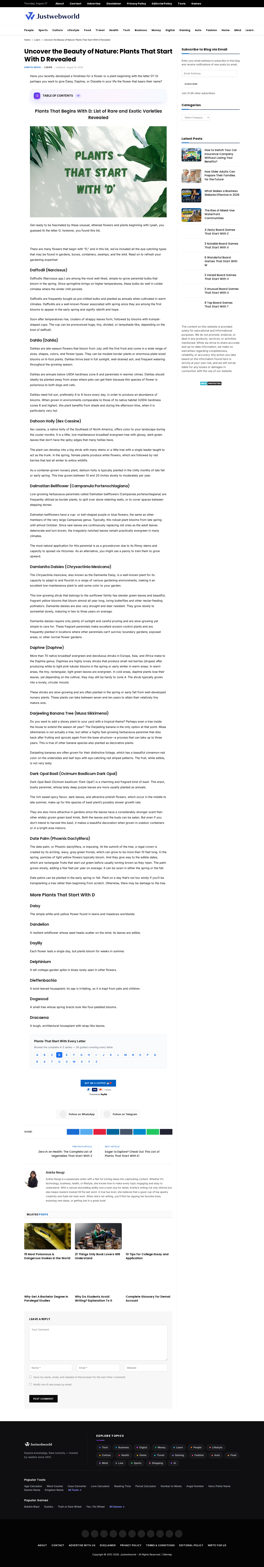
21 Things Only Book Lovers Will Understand (97, 1256)
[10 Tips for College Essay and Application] (149, 1236)
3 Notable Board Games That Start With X (221, 245)
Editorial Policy (162, 3)
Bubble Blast (32, 1506)
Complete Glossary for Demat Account (148, 1299)
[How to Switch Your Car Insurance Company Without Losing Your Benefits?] (191, 154)
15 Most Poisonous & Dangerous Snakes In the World (47, 1256)
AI (174, 1463)
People (29, 30)
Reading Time (122, 1486)
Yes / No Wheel (95, 1506)
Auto (198, 30)
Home (226, 30)
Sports (43, 30)
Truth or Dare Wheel (70, 1506)
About (59, 3)
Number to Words (171, 1486)
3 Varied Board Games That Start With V (220, 277)
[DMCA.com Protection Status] (211, 384)
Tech (126, 30)
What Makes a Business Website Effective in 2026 (222, 193)
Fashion (211, 30)
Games (196, 3)
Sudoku (48, 1506)
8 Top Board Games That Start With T (219, 304)
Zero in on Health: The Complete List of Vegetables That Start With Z (65, 1154)
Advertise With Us (82, 1545)
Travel (100, 30)
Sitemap (167, 1554)
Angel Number (195, 1486)
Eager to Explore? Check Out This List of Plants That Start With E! (132, 1154)
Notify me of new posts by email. (52, 1384)
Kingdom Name (54, 1489)
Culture (57, 30)
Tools (181, 3)
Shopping (157, 1463)
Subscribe (191, 84)
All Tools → (75, 1489)
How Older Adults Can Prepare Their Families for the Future (220, 175)
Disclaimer (113, 3)
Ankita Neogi (32, 67)
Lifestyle (73, 30)
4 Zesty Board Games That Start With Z (220, 231)
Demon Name (32, 1489)
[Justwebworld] (52, 16)
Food (87, 30)
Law (120, 1463)
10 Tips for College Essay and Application (147, 1256)
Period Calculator (145, 1486)
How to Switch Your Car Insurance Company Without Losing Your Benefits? (221, 155)
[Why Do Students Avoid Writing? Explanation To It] (98, 1278)
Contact (75, 3)
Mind (237, 30)
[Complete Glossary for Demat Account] (149, 1278)
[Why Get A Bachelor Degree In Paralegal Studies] (47, 1278)
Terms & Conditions (160, 1545)
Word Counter (55, 1486)
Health (113, 30)
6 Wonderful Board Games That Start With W (221, 261)
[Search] (238, 3)
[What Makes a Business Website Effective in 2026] (191, 195)
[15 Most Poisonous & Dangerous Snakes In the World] (47, 1236)
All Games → (117, 1506)
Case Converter (77, 1486)
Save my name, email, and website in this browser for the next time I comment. (79, 1377)
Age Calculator (33, 1486)
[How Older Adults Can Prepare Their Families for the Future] (191, 176)
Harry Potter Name (219, 1486)
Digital (170, 30)
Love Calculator (100, 1486)
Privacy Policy (136, 3)
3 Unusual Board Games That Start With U (222, 291)
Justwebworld (128, 1554)
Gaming (184, 30)
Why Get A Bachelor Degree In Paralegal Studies (46, 1299)
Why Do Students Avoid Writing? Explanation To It (93, 1299)
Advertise (94, 3)
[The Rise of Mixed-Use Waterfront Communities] (191, 215)
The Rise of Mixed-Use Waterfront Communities (220, 214)
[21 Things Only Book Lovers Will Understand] (98, 1236)
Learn (250, 30)
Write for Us (217, 1545)
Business (141, 30)
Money (156, 30)
